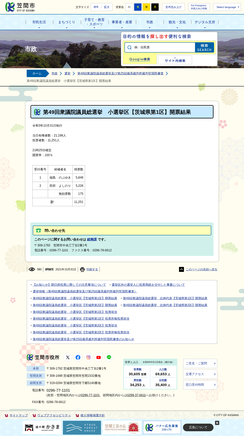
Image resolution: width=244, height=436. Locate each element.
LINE (108, 357)
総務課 (92, 239)
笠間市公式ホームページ (20, 7)
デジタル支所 (205, 22)
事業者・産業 (122, 22)
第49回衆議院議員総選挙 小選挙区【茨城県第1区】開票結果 (75, 298)
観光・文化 (177, 22)
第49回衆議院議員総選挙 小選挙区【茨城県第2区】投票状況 (75, 325)
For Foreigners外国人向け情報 (199, 7)
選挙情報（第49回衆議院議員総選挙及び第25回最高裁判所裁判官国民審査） (85, 291)
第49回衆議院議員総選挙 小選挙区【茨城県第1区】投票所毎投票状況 (81, 318)
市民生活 (39, 22)
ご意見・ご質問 (196, 363)
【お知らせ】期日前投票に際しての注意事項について (69, 284)
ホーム (37, 73)
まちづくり (66, 22)
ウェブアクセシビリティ (54, 415)
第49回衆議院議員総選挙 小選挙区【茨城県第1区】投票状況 (75, 312)
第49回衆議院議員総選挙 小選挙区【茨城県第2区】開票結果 (75, 305)
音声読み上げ (173, 7)
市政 (149, 22)
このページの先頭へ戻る (201, 269)
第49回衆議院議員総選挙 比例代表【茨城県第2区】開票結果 (165, 305)
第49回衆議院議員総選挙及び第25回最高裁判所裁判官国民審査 (120, 73)
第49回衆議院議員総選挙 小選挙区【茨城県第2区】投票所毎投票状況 (81, 332)
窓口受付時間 (195, 384)
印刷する (92, 269)
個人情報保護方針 (92, 415)
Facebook (78, 357)
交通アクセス (195, 374)
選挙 (67, 73)
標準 (96, 7)
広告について (198, 427)
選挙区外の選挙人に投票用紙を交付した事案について (148, 284)
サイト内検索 (175, 59)
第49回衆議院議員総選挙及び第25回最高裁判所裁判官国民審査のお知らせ (83, 339)
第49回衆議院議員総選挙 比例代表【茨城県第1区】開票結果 (165, 298)
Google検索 (140, 59)
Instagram (88, 357)
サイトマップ (19, 415)
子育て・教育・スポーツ (94, 22)
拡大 (107, 7)
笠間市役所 (43, 357)
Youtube (98, 357)
